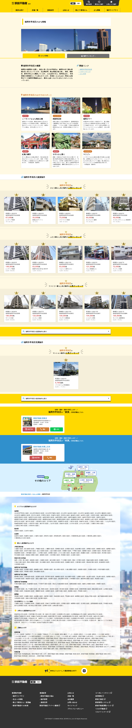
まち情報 (97, 10)
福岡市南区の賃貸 (48, 517)
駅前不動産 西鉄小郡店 (37, 642)
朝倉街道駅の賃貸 (92, 560)
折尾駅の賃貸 (69, 549)
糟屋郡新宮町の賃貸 (77, 519)
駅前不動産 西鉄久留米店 (79, 642)
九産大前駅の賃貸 (55, 551)
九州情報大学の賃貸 (77, 618)
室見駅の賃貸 (28, 569)
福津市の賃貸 (85, 515)
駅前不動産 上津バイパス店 (59, 644)
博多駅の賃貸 (106, 551)
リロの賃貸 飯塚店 (20, 636)
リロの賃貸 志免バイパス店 (51, 636)
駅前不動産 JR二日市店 (80, 640)
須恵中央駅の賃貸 (61, 591)
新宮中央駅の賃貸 (30, 551)
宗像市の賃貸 (55, 515)
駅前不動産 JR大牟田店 (39, 647)
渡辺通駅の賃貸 (63, 579)
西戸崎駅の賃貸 (19, 589)
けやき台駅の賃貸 (64, 553)
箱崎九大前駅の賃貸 (88, 584)
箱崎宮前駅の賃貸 (75, 584)
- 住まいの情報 (17, 699)
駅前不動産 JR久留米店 (96, 642)
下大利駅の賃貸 (66, 560)
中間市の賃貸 (45, 515)
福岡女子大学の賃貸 (20, 618)
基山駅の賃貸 (75, 553)
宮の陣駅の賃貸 (45, 562)
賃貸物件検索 (17, 693)
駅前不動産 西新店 (98, 638)
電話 (44, 429)
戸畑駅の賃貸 (40, 549)
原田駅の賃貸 (52, 553)
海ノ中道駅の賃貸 (31, 589)
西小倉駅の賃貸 (29, 549)
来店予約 (30, 429)
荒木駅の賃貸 (106, 553)
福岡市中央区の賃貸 (35, 517)
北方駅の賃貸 (85, 603)
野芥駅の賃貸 (49, 576)
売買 (78, 3)
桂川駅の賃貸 (42, 598)
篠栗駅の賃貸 (79, 596)
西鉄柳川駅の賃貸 (92, 562)
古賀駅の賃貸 (18, 551)
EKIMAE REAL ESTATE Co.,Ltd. (64, 719)
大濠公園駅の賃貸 (71, 569)
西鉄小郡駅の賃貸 (32, 562)
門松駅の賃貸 (69, 596)
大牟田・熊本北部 (86, 481)
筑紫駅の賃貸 (103, 560)
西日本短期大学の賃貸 (21, 620)
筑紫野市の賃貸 (63, 521)
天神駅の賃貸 (92, 569)
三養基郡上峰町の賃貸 (94, 536)
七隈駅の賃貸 (81, 576)
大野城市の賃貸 (41, 521)
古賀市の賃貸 (95, 515)
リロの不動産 (100, 709)
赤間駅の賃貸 (91, 549)
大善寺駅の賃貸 (80, 562)
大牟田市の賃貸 (33, 525)
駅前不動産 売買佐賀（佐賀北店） (25, 656)
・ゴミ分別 (82, 74)
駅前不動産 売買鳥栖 (44, 656)
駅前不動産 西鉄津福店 (42, 644)
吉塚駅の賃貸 (96, 551)
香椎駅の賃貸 (66, 551)
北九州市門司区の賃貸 (21, 513)
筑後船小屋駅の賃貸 (32, 555)
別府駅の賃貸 (110, 576)
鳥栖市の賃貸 (28, 536)
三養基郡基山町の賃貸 (78, 536)
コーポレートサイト (102, 693)
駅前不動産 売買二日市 (39, 654)
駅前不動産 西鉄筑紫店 (21, 642)
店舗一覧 (35, 10)
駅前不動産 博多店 (52, 638)
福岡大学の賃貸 (98, 616)
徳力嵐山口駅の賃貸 (35, 605)
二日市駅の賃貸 (42, 553)
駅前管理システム (101, 702)
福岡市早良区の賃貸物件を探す (36, 331)
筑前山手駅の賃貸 (90, 596)
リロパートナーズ (101, 712)
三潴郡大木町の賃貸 (97, 523)
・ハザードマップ (84, 71)
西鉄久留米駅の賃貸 (57, 562)
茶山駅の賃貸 (100, 576)
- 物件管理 (43, 699)
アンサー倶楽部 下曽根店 (40, 634)
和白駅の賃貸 (64, 589)
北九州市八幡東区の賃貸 (103, 513)
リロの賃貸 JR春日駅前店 (63, 640)
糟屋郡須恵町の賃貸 (63, 519)
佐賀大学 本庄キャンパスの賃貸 (25, 622)
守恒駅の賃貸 (107, 603)
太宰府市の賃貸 (52, 521)
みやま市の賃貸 (84, 523)
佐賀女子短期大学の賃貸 (45, 622)
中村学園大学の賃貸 (35, 614)
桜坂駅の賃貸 (30, 579)
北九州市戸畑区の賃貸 (52, 513)
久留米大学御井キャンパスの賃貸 (77, 620)
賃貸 (73, 3)
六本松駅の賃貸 (19, 579)
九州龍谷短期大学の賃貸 (62, 618)
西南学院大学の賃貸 (20, 614)
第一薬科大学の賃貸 (49, 614)
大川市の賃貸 (74, 523)
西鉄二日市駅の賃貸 (78, 560)
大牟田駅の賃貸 (55, 555)
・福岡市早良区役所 (85, 69)
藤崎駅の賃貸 (38, 569)
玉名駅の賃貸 (75, 555)
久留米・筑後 (70, 475)
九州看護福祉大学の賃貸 (79, 614)
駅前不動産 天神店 (20, 640)
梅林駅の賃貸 (59, 576)
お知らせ (66, 10)
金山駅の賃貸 (91, 576)
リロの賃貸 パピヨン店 (21, 638)
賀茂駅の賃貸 (40, 576)
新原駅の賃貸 (72, 591)
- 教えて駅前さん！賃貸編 (21, 702)
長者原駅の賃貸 (29, 591)
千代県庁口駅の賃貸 (44, 584)
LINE (57, 429)
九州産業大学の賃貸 (63, 614)
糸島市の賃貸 (100, 517)
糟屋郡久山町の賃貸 (91, 519)
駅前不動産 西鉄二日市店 (98, 640)
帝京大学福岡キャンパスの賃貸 (40, 620)
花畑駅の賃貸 (69, 562)
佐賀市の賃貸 (18, 536)
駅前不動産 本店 (52, 642)
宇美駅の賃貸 (82, 591)
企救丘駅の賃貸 (57, 605)
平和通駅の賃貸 (29, 603)
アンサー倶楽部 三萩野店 (22, 634)
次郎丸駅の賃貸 (29, 576)
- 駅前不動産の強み (47, 696)
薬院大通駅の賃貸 (41, 579)
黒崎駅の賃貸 (59, 549)
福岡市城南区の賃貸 (74, 517)
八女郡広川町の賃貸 (20, 525)
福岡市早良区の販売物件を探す (36, 398)
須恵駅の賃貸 (49, 591)
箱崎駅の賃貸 (86, 551)
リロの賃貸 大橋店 (48, 640)
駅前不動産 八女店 (89, 644)
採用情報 (98, 696)
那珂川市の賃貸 (19, 521)
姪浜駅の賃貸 (18, 569)
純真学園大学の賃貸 (54, 616)
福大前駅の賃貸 (70, 576)
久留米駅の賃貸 (96, 553)
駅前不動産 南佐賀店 (35, 649)
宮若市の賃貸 (65, 515)
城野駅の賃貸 (75, 603)
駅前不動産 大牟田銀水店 (56, 647)
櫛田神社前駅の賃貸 (87, 579)
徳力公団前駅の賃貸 (20, 605)
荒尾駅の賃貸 (65, 555)
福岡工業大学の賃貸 (85, 616)
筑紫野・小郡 (90, 473)
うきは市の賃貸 (110, 521)
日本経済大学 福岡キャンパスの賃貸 (41, 618)
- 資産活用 (43, 702)
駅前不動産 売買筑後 (88, 654)
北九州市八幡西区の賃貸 (22, 515)
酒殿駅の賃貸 (40, 591)
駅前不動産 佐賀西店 (21, 649)
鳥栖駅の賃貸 (85, 553)
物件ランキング (89, 56)
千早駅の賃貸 (76, 551)
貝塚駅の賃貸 (100, 584)
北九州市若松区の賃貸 (37, 513)
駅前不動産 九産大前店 (86, 636)
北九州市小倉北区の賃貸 (69, 513)
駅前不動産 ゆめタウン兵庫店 (105, 647)
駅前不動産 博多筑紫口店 (68, 638)
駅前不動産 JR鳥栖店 (73, 647)
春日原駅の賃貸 (55, 560)
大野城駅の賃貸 (31, 553)
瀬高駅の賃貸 (44, 555)
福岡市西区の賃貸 (61, 517)
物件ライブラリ (112, 10)
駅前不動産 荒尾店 (65, 649)
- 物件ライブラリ (18, 696)
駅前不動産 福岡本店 (83, 638)
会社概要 (71, 699)
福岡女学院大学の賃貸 (95, 614)
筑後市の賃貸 (64, 523)
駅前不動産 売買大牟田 (103, 654)
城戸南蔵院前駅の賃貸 (105, 596)
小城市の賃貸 (38, 536)
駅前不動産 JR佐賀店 (88, 647)
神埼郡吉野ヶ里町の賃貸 (62, 536)
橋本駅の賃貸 (18, 576)
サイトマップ (72, 705)
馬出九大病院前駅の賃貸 (60, 584)
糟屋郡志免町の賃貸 (49, 519)
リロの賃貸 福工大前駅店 (69, 636)
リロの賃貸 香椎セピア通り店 (104, 636)
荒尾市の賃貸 (18, 531)
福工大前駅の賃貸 (42, 551)
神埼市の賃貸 (48, 536)
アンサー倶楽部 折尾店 (75, 634)
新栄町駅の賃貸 (104, 562)
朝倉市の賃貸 (83, 521)
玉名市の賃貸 (28, 531)
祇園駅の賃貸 (18, 571)
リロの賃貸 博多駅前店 (37, 638)
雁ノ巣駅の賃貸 (43, 589)
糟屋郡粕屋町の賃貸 (105, 519)
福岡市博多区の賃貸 (20, 517)
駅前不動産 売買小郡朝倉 (56, 654)
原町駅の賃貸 (48, 596)
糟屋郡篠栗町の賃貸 (35, 519)
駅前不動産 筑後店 (75, 644)
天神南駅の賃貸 (74, 579)
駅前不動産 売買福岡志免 (22, 654)
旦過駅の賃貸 (40, 603)
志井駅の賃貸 (47, 605)
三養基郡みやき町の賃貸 (22, 538)
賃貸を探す (20, 10)
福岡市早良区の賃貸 (88, 517)
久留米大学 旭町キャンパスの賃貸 (100, 620)
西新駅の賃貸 (48, 569)
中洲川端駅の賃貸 (103, 569)
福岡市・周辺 (82, 467)
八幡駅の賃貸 (49, 549)
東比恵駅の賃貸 (39, 571)
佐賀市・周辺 (69, 481)
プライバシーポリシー (76, 709)
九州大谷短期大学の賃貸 (93, 618)
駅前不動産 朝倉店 (64, 642)
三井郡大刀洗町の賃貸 (96, 521)
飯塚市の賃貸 (75, 515)
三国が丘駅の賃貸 (20, 562)
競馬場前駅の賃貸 (96, 603)
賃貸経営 (50, 10)
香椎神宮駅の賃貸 (85, 589)
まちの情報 (44, 56)
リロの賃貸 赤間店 (90, 634)
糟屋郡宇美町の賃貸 (20, 519)
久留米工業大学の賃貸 (58, 620)
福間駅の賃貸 (110, 549)
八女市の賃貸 (54, 523)
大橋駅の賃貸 (44, 560)
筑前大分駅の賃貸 (31, 598)
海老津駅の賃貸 (80, 549)
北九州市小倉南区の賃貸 (86, 513)
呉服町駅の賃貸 (32, 584)
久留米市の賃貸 (33, 523)
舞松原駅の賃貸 (97, 589)
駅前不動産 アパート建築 (49, 705)
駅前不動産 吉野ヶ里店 (51, 649)
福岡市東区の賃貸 (106, 515)
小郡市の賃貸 (74, 521)
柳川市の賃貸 (44, 523)
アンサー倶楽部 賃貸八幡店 (58, 634)
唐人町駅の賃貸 (59, 569)
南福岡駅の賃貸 (19, 553)
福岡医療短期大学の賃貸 (70, 616)
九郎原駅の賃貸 (19, 598)
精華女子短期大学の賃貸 (22, 616)
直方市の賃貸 (35, 515)
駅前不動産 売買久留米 (72, 654)
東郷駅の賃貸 (100, 549)
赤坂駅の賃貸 (82, 569)
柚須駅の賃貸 (38, 596)
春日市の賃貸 (30, 521)
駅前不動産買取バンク (103, 705)
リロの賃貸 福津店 (103, 634)
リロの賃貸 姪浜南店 (34, 640)
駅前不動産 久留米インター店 (23, 644)
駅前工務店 (99, 699)
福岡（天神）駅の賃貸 (21, 560)
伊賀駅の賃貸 (18, 591)
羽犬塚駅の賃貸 (19, 555)
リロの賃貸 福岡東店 (34, 636)
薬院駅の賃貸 (34, 560)
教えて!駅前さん (81, 10)
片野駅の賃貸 (65, 603)
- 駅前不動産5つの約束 (20, 705)
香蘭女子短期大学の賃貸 (39, 616)
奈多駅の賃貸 (54, 589)
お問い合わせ (72, 702)
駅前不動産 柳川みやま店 (22, 647)
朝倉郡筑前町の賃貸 (20, 523)
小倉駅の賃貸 (18, 549)
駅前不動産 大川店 (102, 644)
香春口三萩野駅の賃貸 (52, 603)
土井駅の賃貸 (107, 589)
